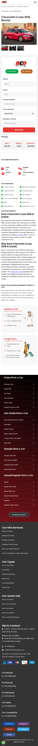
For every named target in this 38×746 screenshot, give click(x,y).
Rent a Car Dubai (7, 599)
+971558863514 (10, 646)
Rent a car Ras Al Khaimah (10, 617)
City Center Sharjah (10, 460)
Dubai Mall (7, 389)
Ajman (6, 482)
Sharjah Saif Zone (10, 455)
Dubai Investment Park (11, 407)
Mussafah (7, 424)
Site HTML (27, 654)
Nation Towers (8, 429)
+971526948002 (10, 686)
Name (5, 79)
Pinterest (9, 729)
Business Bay (8, 384)
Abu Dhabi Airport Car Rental (13, 420)
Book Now (19, 130)
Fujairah (6, 500)
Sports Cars (6, 578)
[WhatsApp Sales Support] (3, 706)
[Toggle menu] (35, 2)
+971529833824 (10, 676)
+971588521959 (10, 716)
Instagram (23, 724)
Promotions (5, 654)
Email (5, 90)
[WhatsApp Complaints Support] (3, 716)
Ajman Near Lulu (9, 491)
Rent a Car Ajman (7, 608)
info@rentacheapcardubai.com (15, 650)
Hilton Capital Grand (10, 434)
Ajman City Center (10, 486)
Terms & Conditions (8, 656)
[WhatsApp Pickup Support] (3, 686)
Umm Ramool (8, 398)
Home (3, 7)
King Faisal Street (10, 469)
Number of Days (9, 119)
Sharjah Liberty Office (11, 465)
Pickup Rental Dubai (8, 574)
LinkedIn (9, 735)
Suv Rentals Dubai (8, 583)
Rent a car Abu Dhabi (9, 604)
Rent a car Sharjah (8, 613)
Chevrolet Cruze (21, 7)
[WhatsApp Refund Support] (3, 676)
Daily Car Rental (7, 531)
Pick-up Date (8, 109)
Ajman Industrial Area (11, 496)
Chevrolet (10, 7)
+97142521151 (9, 696)
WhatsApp (12, 71)
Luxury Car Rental (8, 565)
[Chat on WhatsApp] (4, 742)
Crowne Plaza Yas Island (12, 438)
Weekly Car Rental (8, 535)
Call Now (27, 71)
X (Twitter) (23, 729)
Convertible (5, 570)
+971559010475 (10, 706)
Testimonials (14, 654)
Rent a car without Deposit (10, 549)
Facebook (9, 724)
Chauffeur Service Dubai (10, 544)
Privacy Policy (20, 656)
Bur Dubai (7, 393)
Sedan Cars (6, 587)
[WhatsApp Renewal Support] (3, 696)
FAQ (21, 654)
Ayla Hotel (7, 443)
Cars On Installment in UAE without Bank (15, 553)
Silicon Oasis (8, 402)
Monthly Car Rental (8, 540)
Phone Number (9, 100)
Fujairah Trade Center (11, 505)
